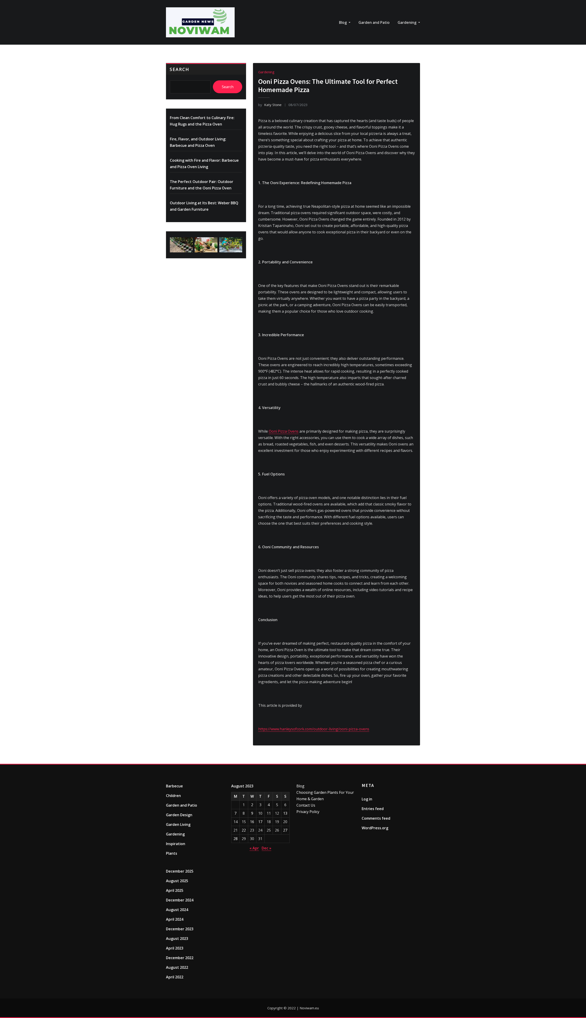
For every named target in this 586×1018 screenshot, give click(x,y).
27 (285, 830)
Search (179, 69)
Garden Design (179, 814)
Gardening (407, 22)
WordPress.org (375, 827)
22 (244, 830)
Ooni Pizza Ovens (283, 431)
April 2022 (174, 977)
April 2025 (174, 890)
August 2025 (177, 880)
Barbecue (174, 786)
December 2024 (179, 900)
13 (285, 813)
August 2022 (177, 967)
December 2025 (179, 871)
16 (252, 821)
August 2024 (177, 909)
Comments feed (376, 818)
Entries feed (373, 808)
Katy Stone (270, 104)
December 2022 (179, 957)
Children (173, 795)
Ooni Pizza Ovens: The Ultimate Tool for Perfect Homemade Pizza (328, 85)
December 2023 (179, 928)
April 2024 (174, 919)
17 (260, 821)
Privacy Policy (307, 811)
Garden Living (178, 824)
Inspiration (175, 843)
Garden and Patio (374, 22)
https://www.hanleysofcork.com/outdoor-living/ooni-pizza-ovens (313, 728)
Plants (171, 853)
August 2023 (177, 938)
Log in (367, 799)
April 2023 (174, 948)
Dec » (266, 848)
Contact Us (305, 805)
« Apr (254, 848)
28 (235, 838)
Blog (343, 22)
